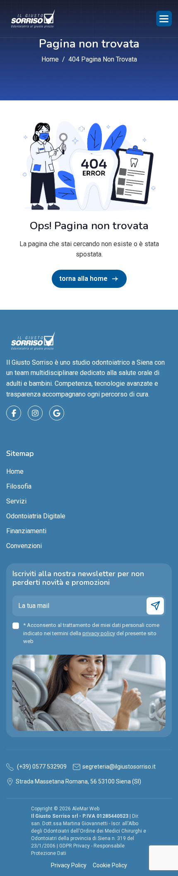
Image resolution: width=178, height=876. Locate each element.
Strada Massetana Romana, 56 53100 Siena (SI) (78, 781)
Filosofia (18, 486)
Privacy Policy (69, 865)
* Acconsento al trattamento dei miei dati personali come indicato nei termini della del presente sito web (91, 633)
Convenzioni (24, 546)
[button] (164, 18)
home (50, 59)
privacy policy (98, 633)
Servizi (16, 501)
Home (15, 471)
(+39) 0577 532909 (41, 766)
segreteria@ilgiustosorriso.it (119, 766)
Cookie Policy (110, 865)
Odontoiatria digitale (35, 516)
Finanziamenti (26, 531)
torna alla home (83, 279)
